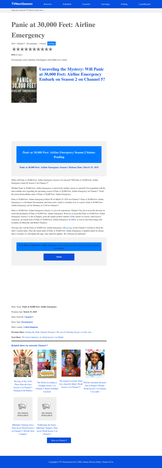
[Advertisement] (59, 121)
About (85, 462)
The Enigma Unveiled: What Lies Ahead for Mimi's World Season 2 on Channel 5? (71, 384)
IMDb (73, 219)
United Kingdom (31, 326)
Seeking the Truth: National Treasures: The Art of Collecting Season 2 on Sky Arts (58, 332)
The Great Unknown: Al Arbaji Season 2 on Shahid (42, 337)
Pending (124, 4)
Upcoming (105, 4)
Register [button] (147, 4)
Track (59, 257)
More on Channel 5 (59, 440)
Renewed (47, 4)
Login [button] (141, 4)
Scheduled (67, 4)
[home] (22, 4)
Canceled (86, 4)
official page (67, 227)
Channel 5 (28, 316)
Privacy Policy (95, 462)
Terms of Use (108, 462)
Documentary (27, 321)
